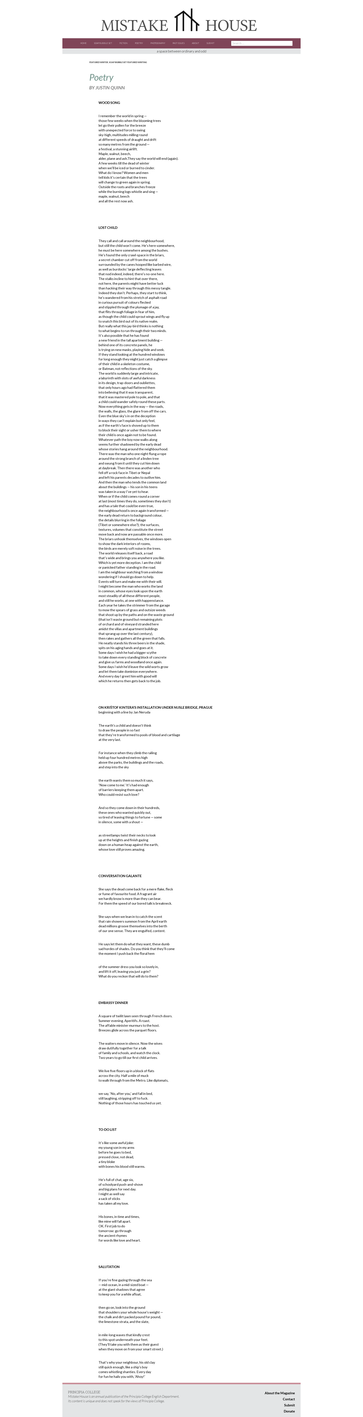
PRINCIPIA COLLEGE (84, 1392)
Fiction (123, 43)
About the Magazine (280, 1393)
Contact (289, 1399)
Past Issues (179, 43)
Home (83, 43)
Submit (210, 43)
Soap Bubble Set (103, 43)
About (195, 43)
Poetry (139, 43)
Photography (157, 43)
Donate (289, 1411)
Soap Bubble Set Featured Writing (128, 62)
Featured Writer (98, 62)
